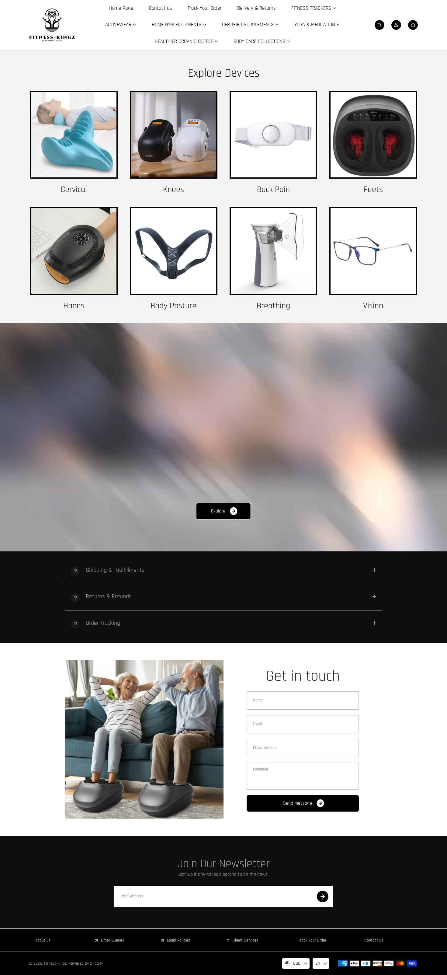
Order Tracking (103, 623)
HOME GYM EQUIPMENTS (177, 24)
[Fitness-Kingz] (52, 25)
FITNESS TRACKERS (311, 8)
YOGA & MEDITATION (314, 24)
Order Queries (112, 940)
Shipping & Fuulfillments (115, 570)
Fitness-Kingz (55, 963)
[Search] (379, 25)
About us (42, 940)
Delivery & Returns (256, 8)
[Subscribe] (322, 896)
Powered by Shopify (86, 963)
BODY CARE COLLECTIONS (260, 41)
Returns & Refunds (109, 596)
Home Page (121, 8)
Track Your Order (204, 8)
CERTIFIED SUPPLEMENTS (248, 24)
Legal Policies (178, 940)
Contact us (160, 8)
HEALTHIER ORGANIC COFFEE (184, 41)
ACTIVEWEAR (118, 24)
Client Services (245, 940)
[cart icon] (413, 25)
